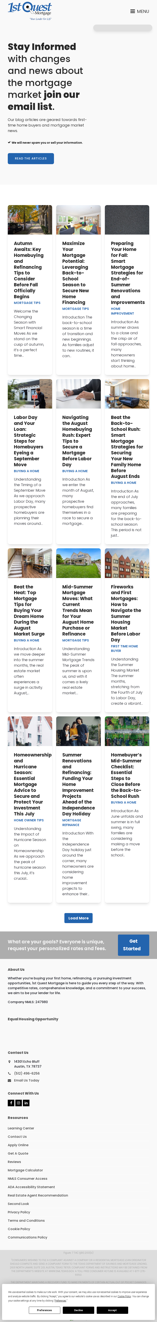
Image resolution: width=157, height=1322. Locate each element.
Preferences (44, 1310)
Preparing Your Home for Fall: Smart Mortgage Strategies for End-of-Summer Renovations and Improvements (128, 273)
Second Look (18, 1203)
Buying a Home (26, 471)
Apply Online (18, 1145)
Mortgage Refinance (71, 822)
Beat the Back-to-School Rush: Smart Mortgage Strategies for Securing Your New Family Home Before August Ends (127, 447)
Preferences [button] (60, 1300)
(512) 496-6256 (27, 1073)
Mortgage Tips (27, 303)
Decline (78, 1310)
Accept (112, 1310)
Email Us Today (26, 1080)
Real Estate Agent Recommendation (38, 1195)
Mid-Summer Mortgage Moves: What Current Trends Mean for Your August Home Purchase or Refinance (78, 610)
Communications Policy (27, 1237)
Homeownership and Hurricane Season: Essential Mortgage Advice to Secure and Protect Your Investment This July (33, 784)
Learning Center (21, 1128)
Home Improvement (122, 311)
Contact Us (17, 1136)
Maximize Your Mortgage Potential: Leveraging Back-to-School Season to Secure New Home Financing (75, 273)
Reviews (14, 1161)
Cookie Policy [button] (124, 1296)
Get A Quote (18, 1153)
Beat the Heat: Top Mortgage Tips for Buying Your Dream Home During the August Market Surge (29, 610)
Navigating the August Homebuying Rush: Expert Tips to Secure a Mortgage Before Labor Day (77, 441)
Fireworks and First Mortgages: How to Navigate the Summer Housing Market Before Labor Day (126, 613)
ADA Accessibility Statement (31, 1187)
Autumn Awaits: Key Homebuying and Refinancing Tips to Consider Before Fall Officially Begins (29, 270)
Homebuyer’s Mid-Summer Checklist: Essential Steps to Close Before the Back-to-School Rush (126, 775)
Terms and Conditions (26, 1220)
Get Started (132, 945)
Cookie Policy (19, 1229)
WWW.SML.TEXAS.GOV (61, 1271)
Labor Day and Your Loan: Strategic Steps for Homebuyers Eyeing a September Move (28, 441)
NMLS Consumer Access (27, 1178)
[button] (139, 11)
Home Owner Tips (29, 820)
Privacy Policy (19, 1212)
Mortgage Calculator (25, 1170)
